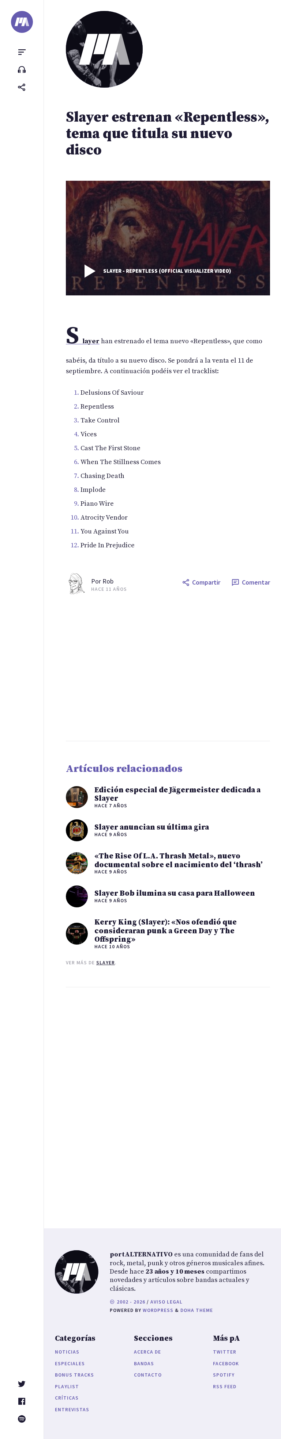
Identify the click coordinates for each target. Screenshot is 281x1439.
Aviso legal (166, 1302)
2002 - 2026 (130, 1302)
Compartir (206, 582)
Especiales (70, 1363)
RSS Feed (224, 1386)
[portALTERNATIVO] (22, 22)
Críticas (67, 1398)
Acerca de (147, 1352)
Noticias (67, 1352)
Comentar (256, 582)
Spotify (224, 1375)
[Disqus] (168, 1100)
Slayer (105, 963)
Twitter (224, 1352)
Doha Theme (196, 1310)
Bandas (144, 1363)
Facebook (226, 1363)
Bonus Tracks (74, 1375)
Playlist (67, 1386)
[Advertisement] (168, 668)
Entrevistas (72, 1410)
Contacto (148, 1375)
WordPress (158, 1310)
